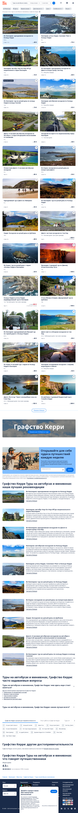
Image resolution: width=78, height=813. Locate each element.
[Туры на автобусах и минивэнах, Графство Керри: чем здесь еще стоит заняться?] (74, 686)
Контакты (35, 784)
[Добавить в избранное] (36, 15)
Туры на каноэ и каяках (11, 696)
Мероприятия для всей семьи (13, 699)
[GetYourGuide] (4, 3)
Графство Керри (28, 777)
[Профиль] (73, 3)
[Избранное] (60, 3)
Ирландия (12, 777)
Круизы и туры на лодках (11, 694)
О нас (53, 784)
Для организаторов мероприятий (68, 785)
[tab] (20, 721)
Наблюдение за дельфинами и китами (15, 692)
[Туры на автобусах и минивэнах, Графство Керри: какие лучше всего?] (74, 707)
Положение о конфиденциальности (37, 478)
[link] (20, 29)
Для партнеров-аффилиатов (67, 794)
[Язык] (67, 3)
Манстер (19, 777)
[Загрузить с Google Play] (26, 786)
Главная (4, 777)
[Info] (39, 11)
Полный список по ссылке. (51, 749)
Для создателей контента (67, 790)
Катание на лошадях (10, 697)
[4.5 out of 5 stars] (7, 769)
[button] (20, 29)
